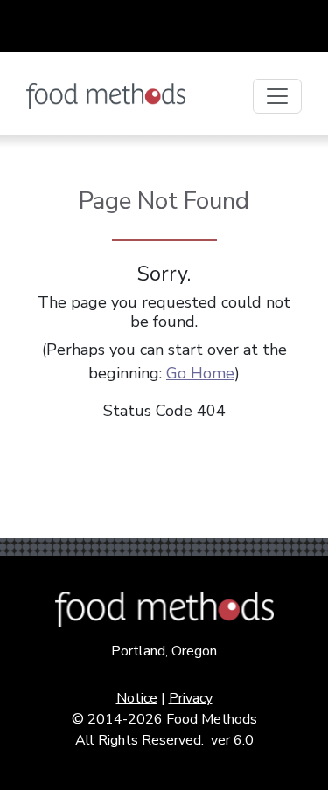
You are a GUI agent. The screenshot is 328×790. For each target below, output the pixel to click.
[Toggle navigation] (277, 96)
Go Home (200, 373)
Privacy (191, 698)
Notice (136, 698)
